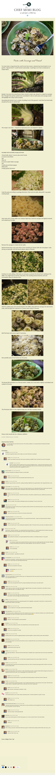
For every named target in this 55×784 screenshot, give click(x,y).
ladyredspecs (7, 623)
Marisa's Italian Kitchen (8, 611)
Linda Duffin (7, 452)
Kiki (5, 528)
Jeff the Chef (7, 715)
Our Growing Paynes (8, 557)
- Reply (17, 452)
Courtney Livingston (8, 470)
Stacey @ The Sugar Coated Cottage (10, 703)
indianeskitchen (7, 726)
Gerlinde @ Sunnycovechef (9, 516)
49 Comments (16, 437)
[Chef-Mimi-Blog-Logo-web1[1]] (27, 2)
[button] (15, 292)
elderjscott (6, 669)
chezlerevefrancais (7, 639)
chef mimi (8, 457)
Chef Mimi (4, 437)
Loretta (6, 504)
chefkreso (6, 599)
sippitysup (6, 586)
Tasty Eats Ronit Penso (8, 574)
